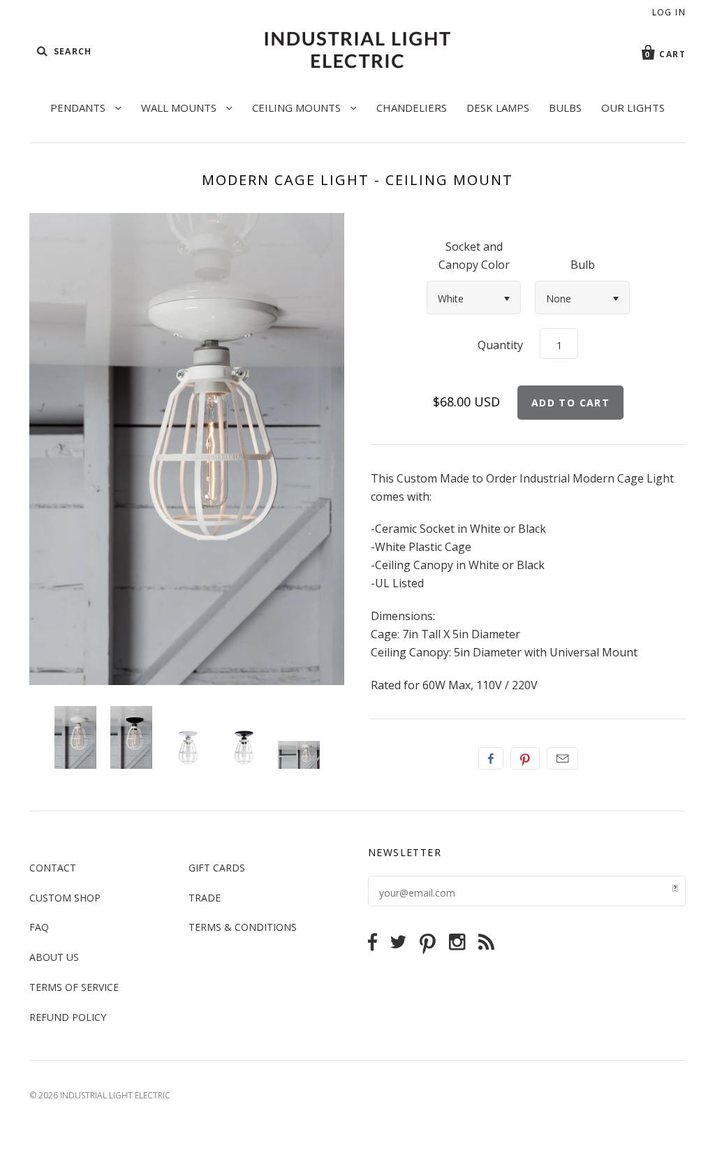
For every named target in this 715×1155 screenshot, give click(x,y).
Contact (52, 867)
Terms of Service (74, 987)
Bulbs (565, 108)
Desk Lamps (497, 108)
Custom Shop (65, 897)
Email (562, 758)
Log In (669, 12)
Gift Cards (217, 867)
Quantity (500, 345)
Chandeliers (411, 108)
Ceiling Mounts (298, 108)
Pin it (525, 758)
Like (490, 758)
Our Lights (633, 108)
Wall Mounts (180, 108)
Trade (205, 897)
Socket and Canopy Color (474, 255)
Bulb (582, 264)
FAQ (39, 927)
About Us (54, 957)
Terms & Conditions (243, 927)
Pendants (79, 108)
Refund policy (67, 1017)
